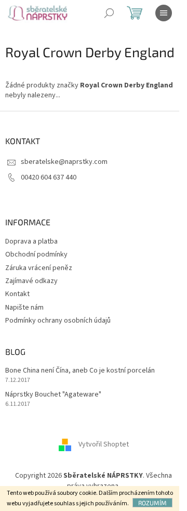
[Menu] (163, 13)
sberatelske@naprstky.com (64, 162)
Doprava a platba (31, 241)
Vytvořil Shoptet (103, 445)
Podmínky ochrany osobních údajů (58, 320)
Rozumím (152, 502)
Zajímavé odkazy (31, 281)
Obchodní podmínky (36, 254)
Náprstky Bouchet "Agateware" (53, 395)
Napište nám (24, 307)
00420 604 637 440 (48, 177)
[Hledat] (109, 13)
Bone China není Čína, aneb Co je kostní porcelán (80, 371)
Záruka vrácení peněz (38, 268)
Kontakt (17, 294)
